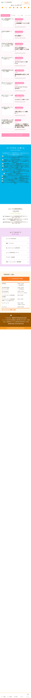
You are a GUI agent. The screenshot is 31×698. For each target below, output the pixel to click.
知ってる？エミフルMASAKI (13, 248)
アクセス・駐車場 (10, 257)
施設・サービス (10, 243)
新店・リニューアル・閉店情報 (13, 261)
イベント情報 (20, 15)
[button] (2, 7)
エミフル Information (11, 238)
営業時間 (26, 3)
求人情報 (13, 15)
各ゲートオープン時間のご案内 (9, 309)
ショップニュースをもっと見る (15, 134)
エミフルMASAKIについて (12, 252)
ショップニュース (5, 15)
